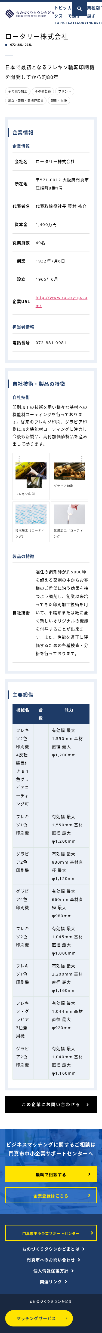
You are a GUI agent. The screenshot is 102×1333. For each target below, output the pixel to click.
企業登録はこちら (51, 1196)
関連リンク (51, 1281)
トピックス (61, 15)
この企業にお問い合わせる (51, 1104)
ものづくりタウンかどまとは (51, 1249)
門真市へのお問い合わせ (51, 1259)
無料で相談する (51, 1174)
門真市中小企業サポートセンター (51, 1233)
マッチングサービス (36, 1318)
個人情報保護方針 (51, 1270)
